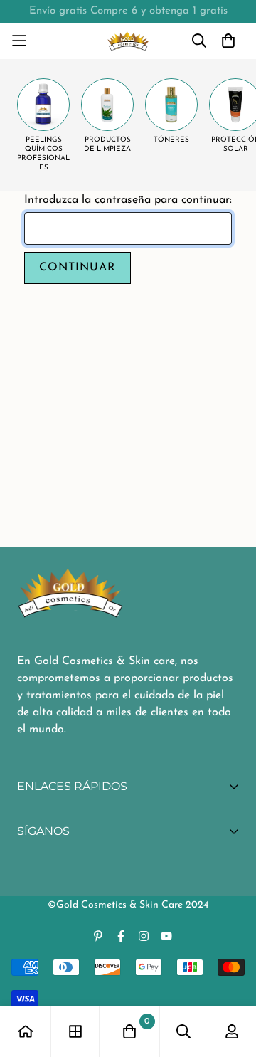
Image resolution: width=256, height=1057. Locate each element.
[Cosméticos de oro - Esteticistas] (128, 41)
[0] (129, 1031)
